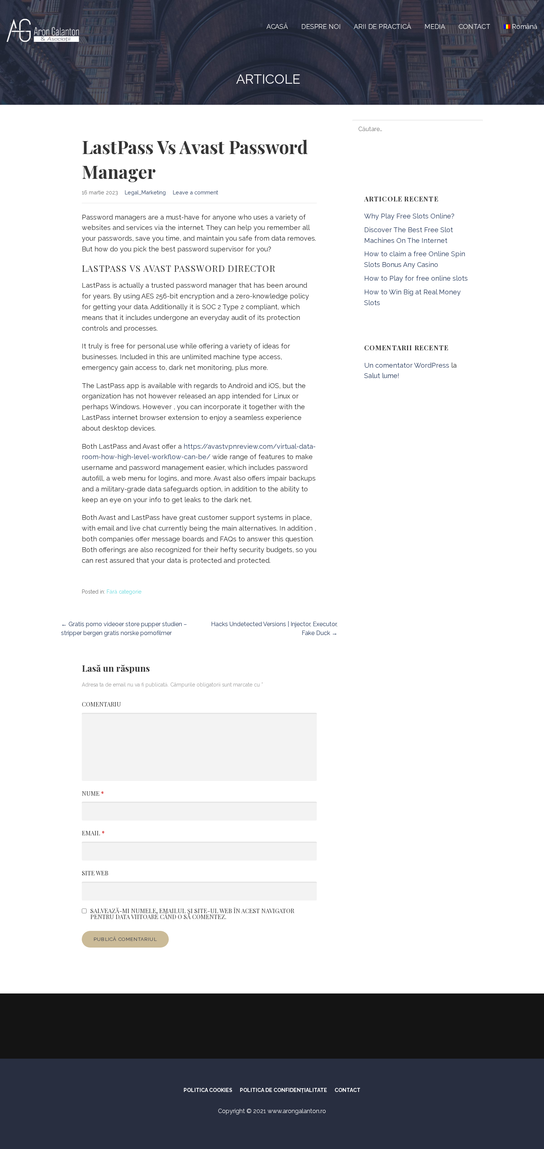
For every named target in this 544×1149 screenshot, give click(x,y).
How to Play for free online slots (416, 278)
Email (93, 833)
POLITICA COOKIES (208, 1090)
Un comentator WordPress (406, 365)
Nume (93, 793)
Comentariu (101, 704)
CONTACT (474, 26)
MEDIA (434, 26)
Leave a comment (195, 192)
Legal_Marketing (145, 192)
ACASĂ (277, 26)
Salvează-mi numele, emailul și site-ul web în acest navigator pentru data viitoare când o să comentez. (192, 914)
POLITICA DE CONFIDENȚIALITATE (283, 1090)
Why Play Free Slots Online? (409, 216)
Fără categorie (124, 592)
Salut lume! (381, 376)
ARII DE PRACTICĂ (382, 26)
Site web (95, 873)
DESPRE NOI (320, 26)
